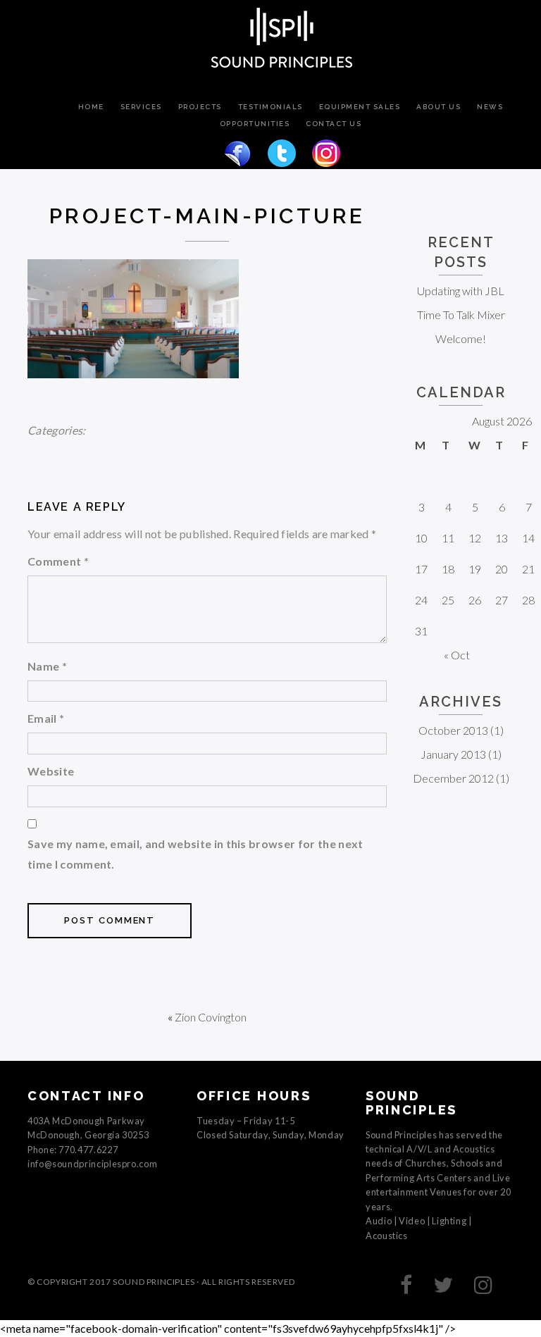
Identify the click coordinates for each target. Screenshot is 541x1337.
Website (50, 771)
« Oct (457, 654)
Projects (200, 107)
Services (141, 107)
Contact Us (333, 124)
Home (91, 107)
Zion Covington (211, 1017)
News (490, 107)
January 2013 (453, 754)
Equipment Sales (360, 107)
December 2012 (453, 778)
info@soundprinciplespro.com (92, 1163)
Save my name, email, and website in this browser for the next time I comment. (195, 854)
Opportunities (255, 124)
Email (45, 718)
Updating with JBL (460, 290)
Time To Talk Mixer (461, 314)
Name (47, 666)
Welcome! (460, 338)
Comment (58, 561)
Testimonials (270, 107)
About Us (438, 107)
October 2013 (453, 730)
